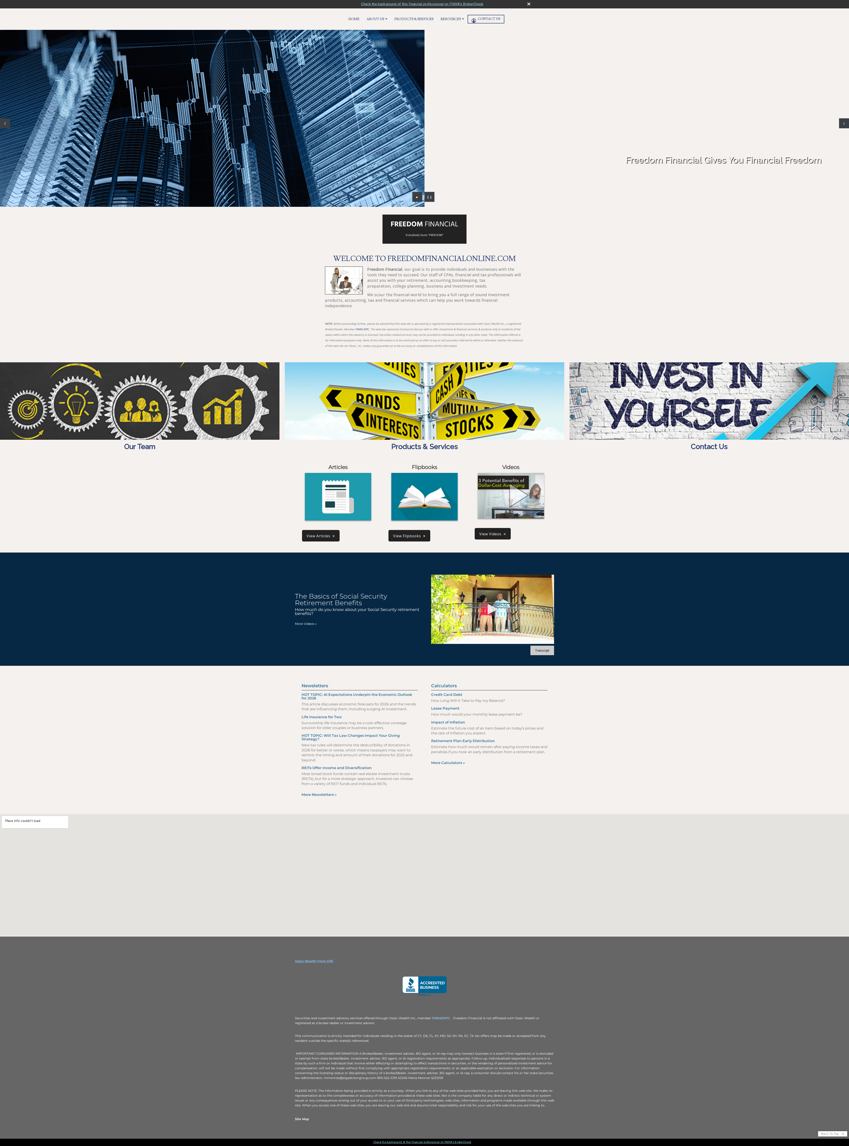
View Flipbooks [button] (407, 536)
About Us (375, 19)
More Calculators (448, 763)
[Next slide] (844, 123)
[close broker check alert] (529, 4)
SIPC (366, 329)
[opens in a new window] (424, 986)
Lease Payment (445, 708)
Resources (451, 19)
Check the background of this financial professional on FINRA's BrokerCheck (422, 4)
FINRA (359, 329)
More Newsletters (319, 795)
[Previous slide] (5, 123)
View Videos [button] (490, 534)
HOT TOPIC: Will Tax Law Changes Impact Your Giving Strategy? (351, 737)
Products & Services (414, 19)
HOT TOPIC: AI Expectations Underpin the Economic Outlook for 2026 (357, 696)
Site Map (302, 1119)
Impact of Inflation (448, 722)
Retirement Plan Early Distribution (463, 741)
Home (353, 19)
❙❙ (429, 197)
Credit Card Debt (446, 695)
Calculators (444, 685)
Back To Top (830, 1133)
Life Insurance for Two (322, 717)
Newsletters (315, 685)
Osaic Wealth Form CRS (314, 961)
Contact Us (489, 19)
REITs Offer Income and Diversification (337, 768)
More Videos (306, 623)
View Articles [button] (318, 536)
